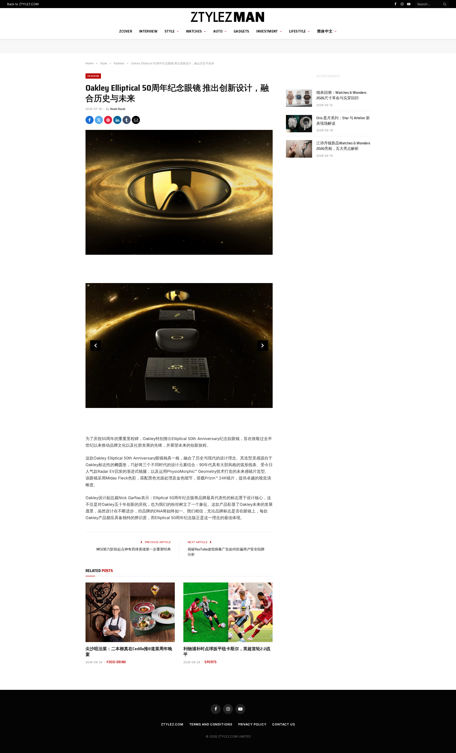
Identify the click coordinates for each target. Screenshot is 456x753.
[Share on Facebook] (90, 120)
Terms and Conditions (210, 724)
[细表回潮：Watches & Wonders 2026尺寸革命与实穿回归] (299, 98)
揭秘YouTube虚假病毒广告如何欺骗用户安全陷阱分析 (226, 552)
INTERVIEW (148, 31)
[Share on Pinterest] (108, 120)
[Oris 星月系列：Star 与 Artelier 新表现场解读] (299, 123)
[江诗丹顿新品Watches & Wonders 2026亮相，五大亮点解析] (299, 148)
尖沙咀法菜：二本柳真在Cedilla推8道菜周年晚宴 (129, 652)
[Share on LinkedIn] (117, 120)
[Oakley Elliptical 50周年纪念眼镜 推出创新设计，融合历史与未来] (179, 192)
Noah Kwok (117, 109)
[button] (95, 345)
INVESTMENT (267, 31)
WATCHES (194, 31)
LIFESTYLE (297, 31)
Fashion (93, 76)
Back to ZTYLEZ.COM (23, 4)
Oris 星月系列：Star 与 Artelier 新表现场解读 (343, 120)
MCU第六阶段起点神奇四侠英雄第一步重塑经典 (133, 549)
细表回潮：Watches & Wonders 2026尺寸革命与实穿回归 (341, 95)
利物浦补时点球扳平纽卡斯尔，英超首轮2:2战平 (226, 652)
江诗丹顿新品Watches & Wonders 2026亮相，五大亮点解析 (343, 146)
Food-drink (116, 662)
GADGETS (241, 31)
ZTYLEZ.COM (172, 724)
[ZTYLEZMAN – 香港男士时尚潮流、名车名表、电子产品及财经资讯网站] (228, 17)
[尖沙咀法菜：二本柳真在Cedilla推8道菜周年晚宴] (130, 612)
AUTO (218, 31)
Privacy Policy (252, 724)
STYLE (170, 31)
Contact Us (283, 724)
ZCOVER (125, 31)
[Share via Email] (136, 120)
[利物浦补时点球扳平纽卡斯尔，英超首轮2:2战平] (228, 612)
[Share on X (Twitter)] (99, 120)
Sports (210, 662)
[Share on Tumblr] (127, 120)
